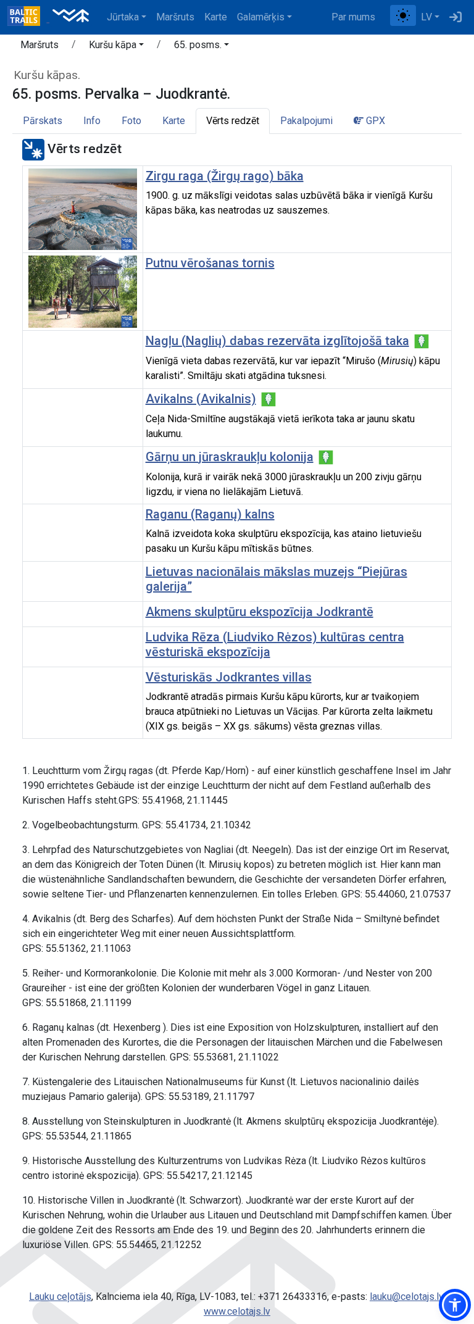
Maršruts (175, 17)
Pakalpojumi (306, 121)
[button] (116, 47)
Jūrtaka (123, 17)
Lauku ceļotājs (60, 1296)
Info (92, 121)
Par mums (353, 17)
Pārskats (42, 121)
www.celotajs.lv (237, 1311)
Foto (131, 121)
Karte (215, 17)
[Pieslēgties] (455, 17)
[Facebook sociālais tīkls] (385, 17)
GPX (374, 121)
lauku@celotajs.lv (406, 1296)
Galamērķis (261, 17)
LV (426, 17)
